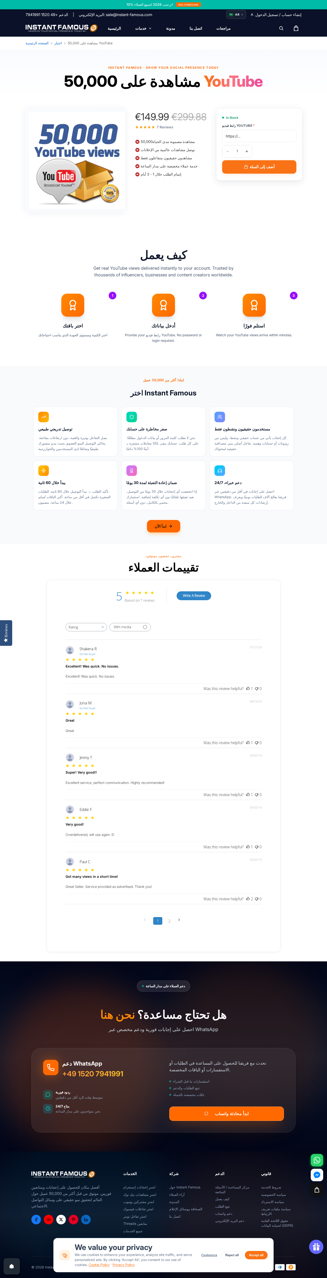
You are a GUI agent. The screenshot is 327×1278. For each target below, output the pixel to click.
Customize (209, 1255)
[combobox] (86, 627)
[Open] (12, 1266)
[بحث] (281, 28)
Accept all (256, 1255)
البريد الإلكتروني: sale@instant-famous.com (115, 14)
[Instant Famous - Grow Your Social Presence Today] (62, 28)
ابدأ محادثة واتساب (232, 1113)
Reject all (232, 1255)
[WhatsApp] (317, 1160)
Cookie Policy (99, 1265)
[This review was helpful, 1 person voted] (248, 688)
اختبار (58, 43)
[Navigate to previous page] (146, 919)
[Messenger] (317, 1175)
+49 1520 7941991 (92, 1073)
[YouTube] (48, 1219)
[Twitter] (61, 1219)
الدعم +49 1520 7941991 (47, 14)
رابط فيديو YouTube (238, 125)
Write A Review (194, 595)
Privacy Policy (123, 1265)
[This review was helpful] (248, 898)
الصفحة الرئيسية (37, 43)
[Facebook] (36, 1219)
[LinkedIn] (86, 1219)
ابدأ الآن (160, 526)
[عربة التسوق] (317, 1190)
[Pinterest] (73, 1219)
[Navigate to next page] (180, 919)
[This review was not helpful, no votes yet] (256, 688)
